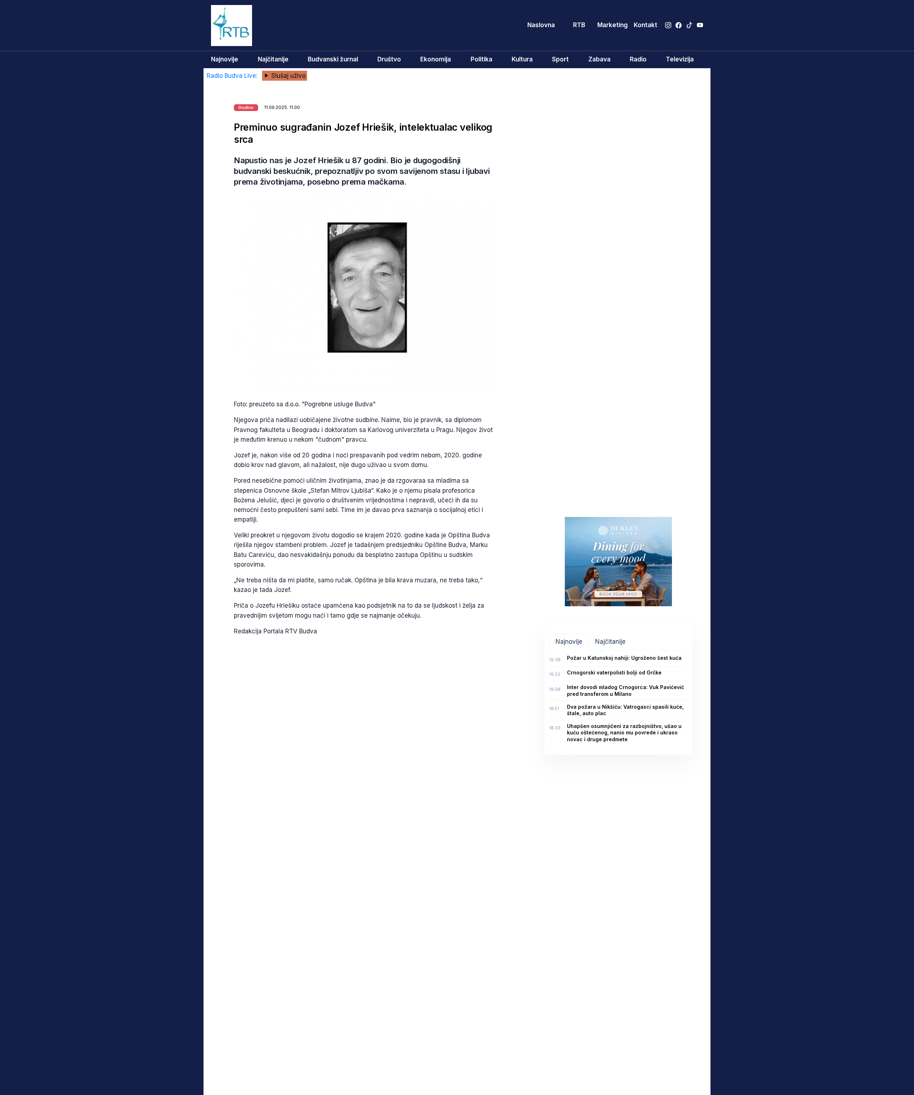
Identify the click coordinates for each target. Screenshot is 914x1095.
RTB (579, 25)
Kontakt (645, 25)
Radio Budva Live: (233, 75)
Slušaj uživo (288, 75)
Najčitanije (273, 59)
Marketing (612, 25)
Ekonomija (435, 59)
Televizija (680, 59)
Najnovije (224, 59)
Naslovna (541, 25)
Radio (638, 59)
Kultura (522, 59)
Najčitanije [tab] (610, 641)
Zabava (599, 59)
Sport (560, 59)
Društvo (389, 59)
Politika (481, 59)
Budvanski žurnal (333, 59)
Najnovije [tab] (569, 641)
